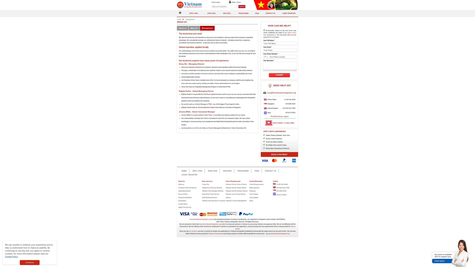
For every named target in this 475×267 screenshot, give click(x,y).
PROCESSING (243, 171)
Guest (239, 2)
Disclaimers (182, 201)
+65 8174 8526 (290, 112)
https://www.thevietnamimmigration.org (193, 4)
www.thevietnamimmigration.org (200, 219)
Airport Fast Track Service (210, 194)
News (251, 201)
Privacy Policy (183, 194)
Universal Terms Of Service (187, 188)
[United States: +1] (264, 57)
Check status (216, 2)
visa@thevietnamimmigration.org (281, 93)
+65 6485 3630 (290, 104)
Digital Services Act (184, 207)
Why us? (194, 28)
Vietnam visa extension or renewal (213, 201)
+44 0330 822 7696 (288, 108)
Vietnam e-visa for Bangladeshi (236, 201)
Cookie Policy (183, 204)
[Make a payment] (279, 159)
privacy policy (292, 32)
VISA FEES (227, 171)
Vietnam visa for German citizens (237, 191)
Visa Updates (253, 197)
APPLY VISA (197, 171)
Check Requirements (256, 184)
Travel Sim (205, 184)
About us (183, 28)
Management (190, 19)
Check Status (253, 194)
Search (242, 6)
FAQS (257, 171)
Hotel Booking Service (209, 197)
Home (179, 19)
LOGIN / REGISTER (189, 175)
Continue (29, 262)
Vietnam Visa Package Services (212, 191)
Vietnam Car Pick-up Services (212, 188)
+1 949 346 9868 (289, 99)
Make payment (254, 188)
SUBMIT (279, 75)
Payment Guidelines (185, 197)
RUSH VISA (212, 171)
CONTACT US (270, 171)
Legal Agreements (184, 191)
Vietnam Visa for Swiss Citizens (236, 184)
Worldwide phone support (279, 116)
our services (193, 231)
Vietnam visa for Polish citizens (236, 188)
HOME (184, 171)
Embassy (252, 191)
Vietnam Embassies (215, 233)
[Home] (180, 13)
